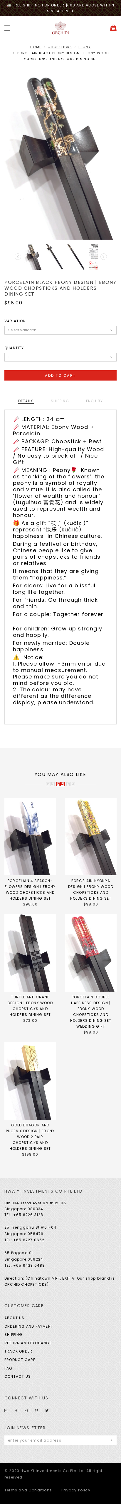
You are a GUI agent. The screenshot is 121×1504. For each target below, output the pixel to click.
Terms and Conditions (28, 1490)
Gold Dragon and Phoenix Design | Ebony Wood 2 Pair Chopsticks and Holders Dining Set (30, 1137)
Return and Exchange (28, 1343)
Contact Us (17, 1376)
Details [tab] (26, 400)
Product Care (19, 1359)
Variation (15, 320)
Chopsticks (60, 47)
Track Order (18, 1351)
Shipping (13, 1334)
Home (35, 47)
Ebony (84, 47)
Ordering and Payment (28, 1326)
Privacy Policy (75, 1490)
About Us (14, 1317)
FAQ (8, 1368)
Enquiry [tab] (94, 400)
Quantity (14, 347)
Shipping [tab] (60, 400)
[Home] (60, 27)
